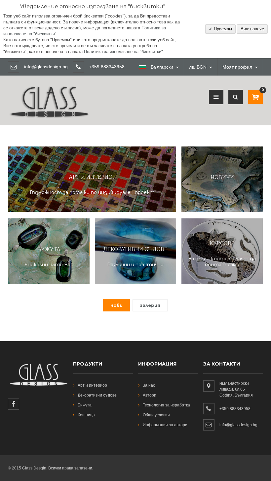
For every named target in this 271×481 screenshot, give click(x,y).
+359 (95, 66)
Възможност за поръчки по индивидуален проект (92, 192)
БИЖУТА (48, 248)
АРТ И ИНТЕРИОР (92, 176)
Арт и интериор (92, 385)
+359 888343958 (235, 408)
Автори (149, 395)
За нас (149, 385)
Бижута (85, 405)
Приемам (222, 28)
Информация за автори (165, 425)
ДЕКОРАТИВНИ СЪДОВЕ (135, 248)
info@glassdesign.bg (46, 66)
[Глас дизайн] (49, 78)
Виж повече (252, 28)
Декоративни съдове (97, 395)
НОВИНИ (222, 177)
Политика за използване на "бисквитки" (123, 51)
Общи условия (156, 415)
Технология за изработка (166, 405)
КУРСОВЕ (222, 243)
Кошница (86, 415)
